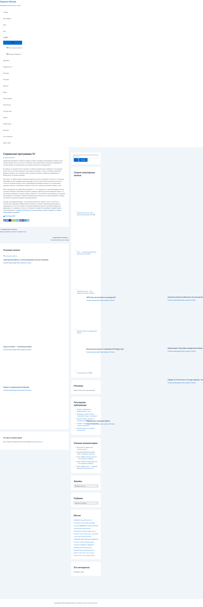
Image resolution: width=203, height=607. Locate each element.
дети (85, 520)
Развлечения (7, 124)
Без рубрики (7, 18)
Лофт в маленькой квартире (86, 454)
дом (90, 523)
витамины (77, 520)
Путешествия (7, 111)
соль (83, 553)
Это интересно (8, 136)
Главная (5, 12)
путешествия (84, 547)
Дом (4, 31)
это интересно (87, 555)
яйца (92, 555)
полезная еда (78, 539)
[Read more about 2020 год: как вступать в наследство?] (115, 293)
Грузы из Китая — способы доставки (17, 347)
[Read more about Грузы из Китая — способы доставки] (29, 343)
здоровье (82, 526)
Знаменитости (7, 67)
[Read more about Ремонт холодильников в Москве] (43, 383)
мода (83, 528)
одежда (85, 531)
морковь (88, 528)
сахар (80, 552)
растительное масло (88, 550)
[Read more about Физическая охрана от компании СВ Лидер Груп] (110, 345)
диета (83, 523)
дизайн (87, 523)
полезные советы (79, 542)
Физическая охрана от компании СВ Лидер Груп (105, 349)
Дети (4, 25)
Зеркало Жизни (8, 1)
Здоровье (6, 60)
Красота (5, 86)
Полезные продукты (14, 54)
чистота (80, 555)
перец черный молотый (84, 536)
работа (90, 547)
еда (93, 523)
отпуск (76, 536)
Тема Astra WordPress (91, 603)
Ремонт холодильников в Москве (16, 387)
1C (11, 169)
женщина (76, 525)
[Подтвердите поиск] (76, 160)
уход (90, 553)
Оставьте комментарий (9, 262)
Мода (5, 92)
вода (82, 520)
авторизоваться (37, 442)
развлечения (78, 550)
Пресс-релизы (7, 98)
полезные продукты (91, 539)
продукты (83, 545)
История (6, 79)
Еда (4, 37)
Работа (5, 117)
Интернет (6, 73)
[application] (6, 37)
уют (93, 552)
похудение (77, 545)
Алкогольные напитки (15, 48)
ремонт (76, 553)
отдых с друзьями (93, 533)
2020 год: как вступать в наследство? (101, 297)
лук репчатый (78, 528)
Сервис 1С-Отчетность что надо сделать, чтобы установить (35, 210)
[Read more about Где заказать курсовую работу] (126, 417)
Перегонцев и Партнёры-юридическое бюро (185, 348)
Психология (7, 105)
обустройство (78, 531)
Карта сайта (7, 143)
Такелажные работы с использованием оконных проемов (25, 260)
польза (86, 542)
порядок (92, 542)
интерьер (89, 525)
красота (95, 525)
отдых (89, 531)
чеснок (76, 555)
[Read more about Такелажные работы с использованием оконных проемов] (10, 256)
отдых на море (83, 534)
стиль (87, 553)
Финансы (6, 130)
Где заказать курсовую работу (98, 421)
